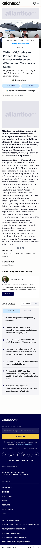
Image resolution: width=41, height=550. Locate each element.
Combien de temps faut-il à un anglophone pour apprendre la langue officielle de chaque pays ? (21, 330)
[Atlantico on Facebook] (17, 454)
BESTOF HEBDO (7, 509)
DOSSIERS (5, 492)
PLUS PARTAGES (30, 311)
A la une (9, 40)
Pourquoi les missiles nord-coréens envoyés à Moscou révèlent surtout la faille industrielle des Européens (21, 351)
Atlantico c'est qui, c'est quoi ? (13, 472)
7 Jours (35, 304)
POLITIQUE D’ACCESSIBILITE (12, 533)
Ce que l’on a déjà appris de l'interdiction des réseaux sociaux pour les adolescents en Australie (22, 388)
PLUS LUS (11, 311)
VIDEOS (4, 500)
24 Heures (26, 304)
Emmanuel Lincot (21, 80)
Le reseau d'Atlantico (10, 474)
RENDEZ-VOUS (7, 496)
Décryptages (18, 40)
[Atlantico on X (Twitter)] (11, 454)
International (29, 40)
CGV (3, 520)
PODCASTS (6, 505)
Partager (12, 86)
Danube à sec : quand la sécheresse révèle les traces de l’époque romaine (21, 341)
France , (12, 253)
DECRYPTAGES (7, 488)
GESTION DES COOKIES (31, 524)
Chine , (5, 253)
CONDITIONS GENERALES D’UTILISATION (16, 542)
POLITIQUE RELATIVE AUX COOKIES (14, 537)
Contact (27, 474)
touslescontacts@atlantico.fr (20, 460)
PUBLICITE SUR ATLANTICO (11, 524)
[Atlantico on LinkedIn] (23, 454)
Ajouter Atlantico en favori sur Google (22, 91)
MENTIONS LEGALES (14, 520)
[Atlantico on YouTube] (36, 454)
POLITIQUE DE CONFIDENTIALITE (13, 529)
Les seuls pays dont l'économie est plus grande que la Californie (22, 362)
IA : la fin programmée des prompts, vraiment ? (20, 319)
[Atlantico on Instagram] (29, 454)
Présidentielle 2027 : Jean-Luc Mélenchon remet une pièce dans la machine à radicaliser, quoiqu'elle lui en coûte (22, 375)
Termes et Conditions (24, 444)
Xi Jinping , (21, 253)
